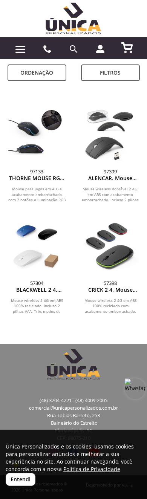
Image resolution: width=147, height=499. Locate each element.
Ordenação (36, 72)
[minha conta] (100, 49)
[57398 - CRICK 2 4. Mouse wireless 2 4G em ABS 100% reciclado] (110, 246)
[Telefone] (47, 49)
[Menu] (20, 49)
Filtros (110, 72)
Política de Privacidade (91, 469)
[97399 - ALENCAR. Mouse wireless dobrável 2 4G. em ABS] (110, 135)
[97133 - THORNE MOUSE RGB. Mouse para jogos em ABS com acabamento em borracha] (37, 135)
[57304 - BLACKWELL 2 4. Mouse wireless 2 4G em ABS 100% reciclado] (37, 246)
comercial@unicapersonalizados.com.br (73, 408)
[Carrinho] (127, 47)
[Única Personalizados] (73, 18)
